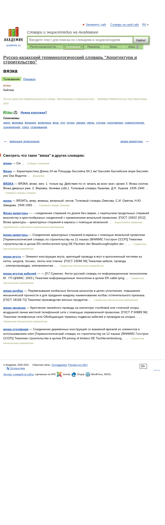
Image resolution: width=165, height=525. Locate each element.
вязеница (44, 122)
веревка (17, 122)
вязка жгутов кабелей (19, 273)
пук (62, 122)
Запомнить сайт (96, 24)
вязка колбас (13, 290)
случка (100, 122)
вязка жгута (12, 256)
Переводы (93, 46)
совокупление (134, 122)
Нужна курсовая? (34, 112)
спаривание (39, 127)
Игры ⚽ (133, 46)
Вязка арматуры (15, 213)
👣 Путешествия (15, 368)
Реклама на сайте (78, 365)
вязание (30, 122)
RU (144, 24)
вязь (56, 122)
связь (90, 122)
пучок (70, 122)
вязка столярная (15, 329)
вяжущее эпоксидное (25, 141)
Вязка (7, 171)
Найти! (141, 40)
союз (25, 127)
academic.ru (13, 45)
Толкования (73, 46)
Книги (113, 46)
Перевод (29, 79)
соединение (11, 127)
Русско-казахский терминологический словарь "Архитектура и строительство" (44, 46)
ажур (6, 122)
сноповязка (115, 122)
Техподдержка (59, 365)
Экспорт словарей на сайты (18, 374)
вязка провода (14, 307)
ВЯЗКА (8, 183)
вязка (7, 163)
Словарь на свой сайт (124, 24)
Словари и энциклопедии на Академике (62, 32)
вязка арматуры (132, 141)
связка (80, 122)
